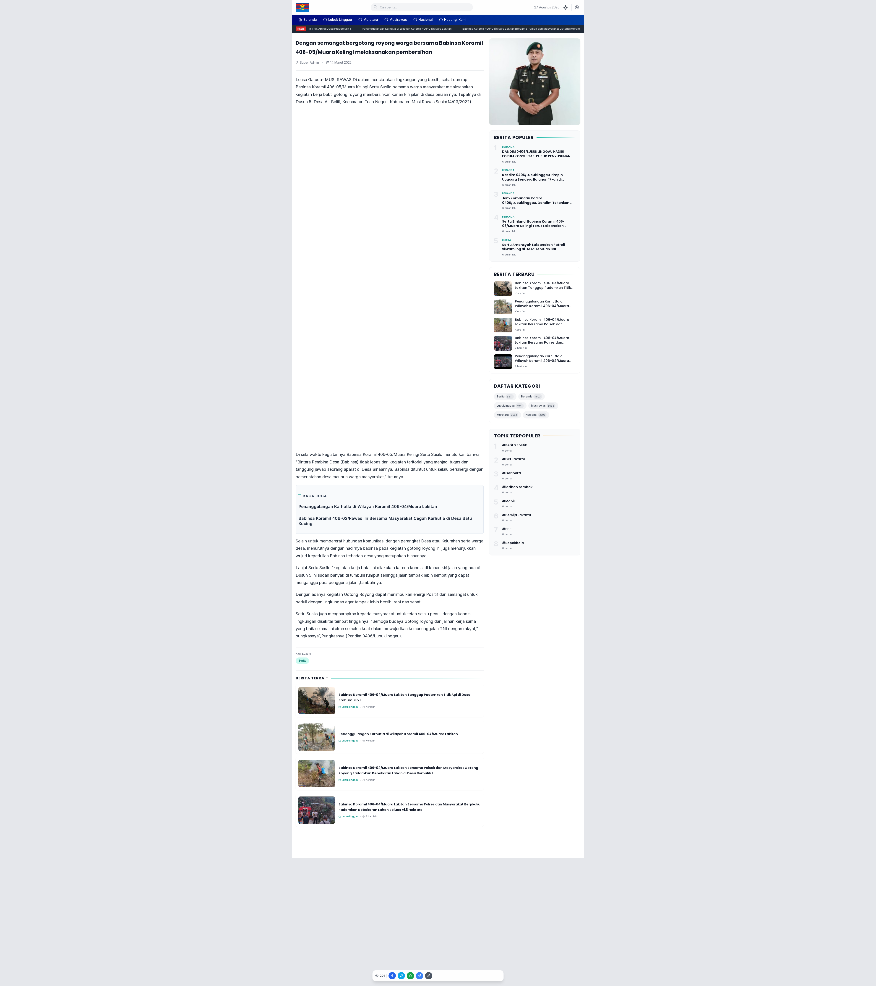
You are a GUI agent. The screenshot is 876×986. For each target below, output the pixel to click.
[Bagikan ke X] (401, 975)
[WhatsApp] (577, 7)
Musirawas (398, 19)
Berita (302, 660)
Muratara (370, 19)
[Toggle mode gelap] (565, 7)
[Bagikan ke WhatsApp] (410, 975)
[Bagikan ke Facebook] (392, 975)
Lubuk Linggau (340, 19)
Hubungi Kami (455, 19)
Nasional (425, 19)
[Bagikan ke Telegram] (419, 975)
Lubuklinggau (509, 406)
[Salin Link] (428, 975)
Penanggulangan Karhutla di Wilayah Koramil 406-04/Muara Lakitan (391, 28)
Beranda (531, 396)
